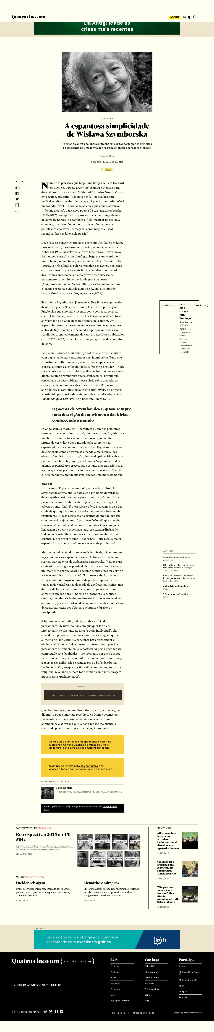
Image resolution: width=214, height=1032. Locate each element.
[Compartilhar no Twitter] (17, 199)
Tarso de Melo (107, 156)
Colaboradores (152, 977)
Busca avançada (24, 6)
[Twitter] (50, 1011)
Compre (183, 991)
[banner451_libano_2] (107, 25)
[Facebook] (56, 1011)
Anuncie (183, 997)
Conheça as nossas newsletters (38, 985)
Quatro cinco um (28, 17)
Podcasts (115, 989)
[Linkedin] (61, 1011)
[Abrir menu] (200, 17)
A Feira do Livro (152, 989)
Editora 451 (107, 118)
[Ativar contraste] (189, 17)
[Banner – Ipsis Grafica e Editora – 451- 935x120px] (107, 939)
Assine (175, 17)
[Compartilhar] (17, 211)
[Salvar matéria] (17, 205)
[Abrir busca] (194, 17)
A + (23, 182)
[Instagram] (45, 1011)
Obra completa (152, 972)
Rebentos (115, 983)
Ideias (113, 977)
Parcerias (149, 983)
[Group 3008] (82, 745)
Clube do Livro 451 (188, 980)
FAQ (147, 1000)
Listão (113, 995)
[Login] (184, 17)
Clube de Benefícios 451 (189, 973)
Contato (149, 995)
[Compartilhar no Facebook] (17, 193)
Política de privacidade (143, 1013)
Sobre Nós (150, 966)
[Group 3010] (82, 768)
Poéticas (114, 972)
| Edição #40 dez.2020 (112, 162)
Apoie (182, 986)
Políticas (114, 966)
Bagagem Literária (119, 1000)
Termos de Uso (117, 1013)
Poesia (108, 170)
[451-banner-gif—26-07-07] (83, 695)
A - (17, 182)
